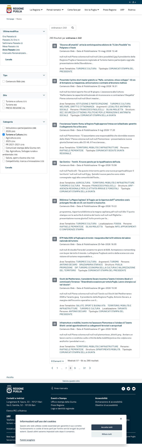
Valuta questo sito (71, 380)
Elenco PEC (12, 410)
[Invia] (72, 27)
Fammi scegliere (27, 440)
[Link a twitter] (128, 388)
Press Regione (57, 405)
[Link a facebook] (123, 388)
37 (85, 368)
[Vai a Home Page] (15, 9)
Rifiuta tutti (107, 434)
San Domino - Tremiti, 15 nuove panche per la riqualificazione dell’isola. (90, 162)
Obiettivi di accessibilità (106, 405)
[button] (36, 9)
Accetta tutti (106, 427)
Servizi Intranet (13, 440)
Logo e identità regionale (62, 408)
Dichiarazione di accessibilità (108, 401)
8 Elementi (58, 362)
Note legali (11, 436)
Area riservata (61, 388)
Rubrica (22, 410)
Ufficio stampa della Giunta (63, 401)
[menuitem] (74, 9)
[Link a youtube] (133, 388)
